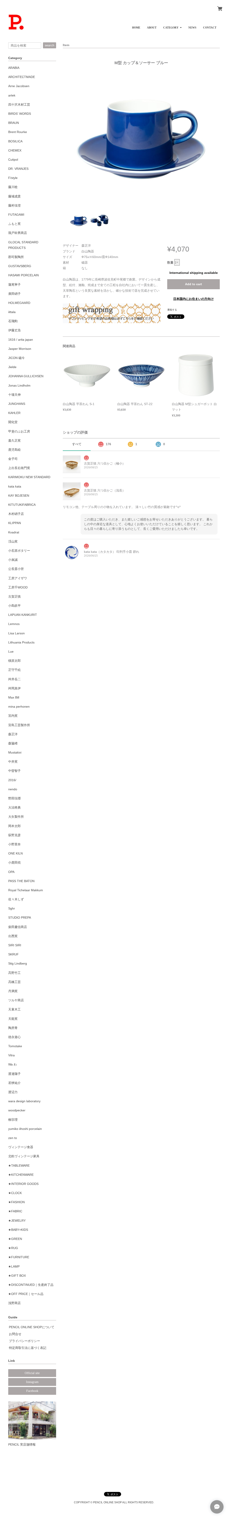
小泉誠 (13, 559)
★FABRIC (15, 1211)
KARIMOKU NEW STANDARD (29, 477)
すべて (76, 444)
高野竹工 (14, 973)
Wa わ (12, 1064)
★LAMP (14, 1266)
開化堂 (13, 422)
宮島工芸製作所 (19, 725)
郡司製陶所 (16, 257)
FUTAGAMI (16, 214)
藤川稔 (13, 187)
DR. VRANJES (18, 168)
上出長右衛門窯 (19, 468)
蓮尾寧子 (14, 284)
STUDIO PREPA (19, 917)
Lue (11, 651)
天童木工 (14, 1009)
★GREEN (15, 1239)
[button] (172, 26)
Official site (32, 1373)
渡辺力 (13, 1092)
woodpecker (16, 1110)
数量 (170, 262)
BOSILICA (15, 141)
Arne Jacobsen (18, 86)
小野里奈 (14, 844)
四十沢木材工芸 (19, 104)
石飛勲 (13, 321)
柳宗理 (13, 1119)
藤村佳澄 (14, 205)
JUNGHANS (16, 404)
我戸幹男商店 (17, 233)
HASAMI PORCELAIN (23, 275)
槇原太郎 (14, 660)
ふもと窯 (14, 223)
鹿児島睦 (14, 449)
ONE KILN (15, 853)
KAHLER (14, 413)
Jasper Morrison (19, 348)
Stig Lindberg (17, 963)
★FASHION (16, 1202)
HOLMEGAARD (19, 303)
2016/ (12, 780)
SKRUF (13, 954)
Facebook (32, 1391)
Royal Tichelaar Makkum (25, 890)
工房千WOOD (18, 587)
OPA (11, 872)
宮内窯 (13, 715)
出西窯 (13, 936)
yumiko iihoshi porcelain (25, 1129)
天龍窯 (13, 1018)
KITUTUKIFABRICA (22, 504)
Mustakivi (14, 752)
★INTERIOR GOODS (23, 1184)
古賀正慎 (14, 596)
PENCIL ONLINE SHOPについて (31, 1327)
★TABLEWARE (19, 1165)
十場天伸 (14, 394)
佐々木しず (16, 899)
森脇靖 (13, 743)
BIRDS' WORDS (19, 113)
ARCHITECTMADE (21, 77)
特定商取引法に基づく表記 (27, 1348)
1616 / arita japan (20, 339)
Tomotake (15, 1046)
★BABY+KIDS (18, 1229)
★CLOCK (15, 1193)
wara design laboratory (24, 1101)
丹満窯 (13, 991)
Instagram (32, 1382)
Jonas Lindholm (19, 385)
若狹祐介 (14, 1083)
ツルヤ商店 (16, 1000)
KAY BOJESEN (18, 495)
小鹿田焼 (14, 862)
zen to (12, 1138)
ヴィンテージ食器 (20, 1147)
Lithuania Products (21, 642)
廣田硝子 (14, 293)
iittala (12, 312)
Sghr (11, 908)
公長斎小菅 (16, 569)
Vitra (11, 1055)
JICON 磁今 (16, 358)
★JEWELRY (17, 1220)
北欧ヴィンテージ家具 (23, 1156)
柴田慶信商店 (17, 927)
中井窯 (13, 761)
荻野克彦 (14, 835)
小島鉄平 (14, 605)
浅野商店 (14, 1303)
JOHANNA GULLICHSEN (25, 376)
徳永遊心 (14, 1037)
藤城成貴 (14, 196)
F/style (13, 178)
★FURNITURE (18, 1257)
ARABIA (13, 68)
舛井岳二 (14, 679)
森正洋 (13, 734)
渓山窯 (13, 541)
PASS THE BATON (21, 881)
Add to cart (193, 284)
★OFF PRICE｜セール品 (25, 1294)
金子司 (13, 459)
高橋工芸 (14, 982)
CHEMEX (14, 150)
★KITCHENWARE (21, 1174)
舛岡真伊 (14, 688)
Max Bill (13, 697)
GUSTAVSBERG (19, 266)
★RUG (13, 1248)
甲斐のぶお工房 (19, 431)
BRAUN (13, 123)
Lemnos (14, 624)
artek (11, 95)
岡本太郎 (14, 826)
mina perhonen (19, 706)
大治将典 (14, 807)
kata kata (14, 486)
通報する (172, 309)
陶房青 (13, 1028)
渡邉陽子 (14, 1074)
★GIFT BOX (17, 1275)
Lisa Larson (16, 633)
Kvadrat (13, 532)
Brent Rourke (17, 132)
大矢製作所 (16, 816)
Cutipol (13, 159)
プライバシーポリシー (24, 1341)
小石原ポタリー (19, 550)
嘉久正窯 (14, 440)
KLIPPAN (14, 523)
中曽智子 (14, 770)
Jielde (12, 367)
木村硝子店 (16, 514)
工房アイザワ (17, 578)
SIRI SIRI (14, 945)
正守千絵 (14, 670)
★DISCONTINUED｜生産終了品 (30, 1285)
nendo (12, 789)
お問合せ (15, 1334)
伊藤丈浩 (14, 330)
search (49, 45)
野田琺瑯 (14, 798)
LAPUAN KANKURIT (22, 615)
